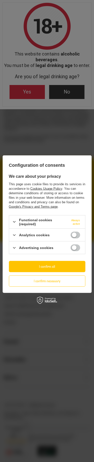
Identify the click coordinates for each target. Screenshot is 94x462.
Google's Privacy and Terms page (33, 206)
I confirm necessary (47, 281)
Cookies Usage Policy (46, 188)
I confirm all (47, 266)
